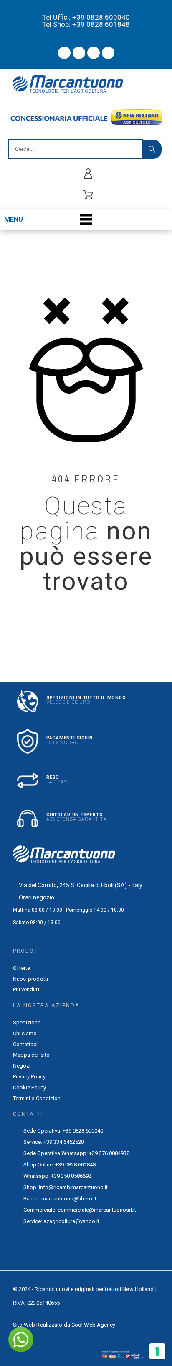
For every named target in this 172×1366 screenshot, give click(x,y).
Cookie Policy (29, 1087)
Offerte (21, 968)
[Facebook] (64, 53)
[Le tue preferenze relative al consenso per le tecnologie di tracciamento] (157, 1351)
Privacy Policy (29, 1076)
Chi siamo (25, 1033)
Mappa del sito (31, 1055)
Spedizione (27, 1022)
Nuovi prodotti (30, 979)
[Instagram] (93, 53)
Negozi (22, 1066)
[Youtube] (79, 53)
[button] (20, 1339)
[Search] (152, 149)
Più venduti (26, 989)
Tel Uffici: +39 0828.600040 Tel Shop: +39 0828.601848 (86, 21)
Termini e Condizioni (37, 1098)
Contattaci (25, 1044)
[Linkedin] (108, 53)
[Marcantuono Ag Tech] (71, 85)
